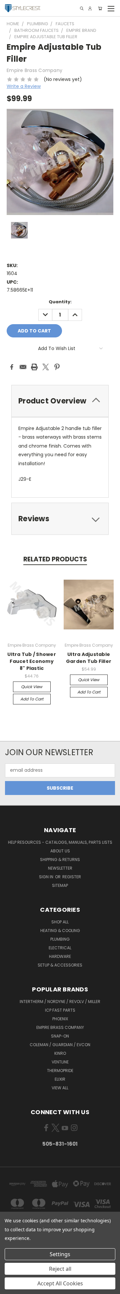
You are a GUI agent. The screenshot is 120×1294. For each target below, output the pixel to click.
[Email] (23, 367)
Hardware (60, 956)
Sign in (46, 877)
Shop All (60, 922)
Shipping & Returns (60, 859)
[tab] (60, 401)
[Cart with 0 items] (100, 8)
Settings (60, 1254)
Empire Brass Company (60, 1027)
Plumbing (60, 939)
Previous (10, 1287)
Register (71, 877)
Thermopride (60, 1070)
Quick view (31, 686)
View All (60, 1088)
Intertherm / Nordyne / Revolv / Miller (60, 1001)
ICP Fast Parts (60, 1010)
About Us (60, 851)
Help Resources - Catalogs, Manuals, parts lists (60, 842)
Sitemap (60, 885)
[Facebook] (11, 367)
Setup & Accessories (60, 965)
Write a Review (24, 86)
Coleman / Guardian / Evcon (60, 1044)
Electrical (60, 948)
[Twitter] (45, 367)
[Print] (34, 367)
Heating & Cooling (60, 930)
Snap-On (60, 1036)
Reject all (60, 1268)
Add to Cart (31, 699)
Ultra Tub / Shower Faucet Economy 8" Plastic (31, 661)
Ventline (60, 1062)
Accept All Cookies (60, 1283)
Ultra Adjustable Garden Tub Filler (88, 658)
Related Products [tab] (55, 559)
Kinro (60, 1053)
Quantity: (60, 302)
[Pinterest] (57, 367)
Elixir (60, 1079)
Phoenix (60, 1019)
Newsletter (60, 868)
